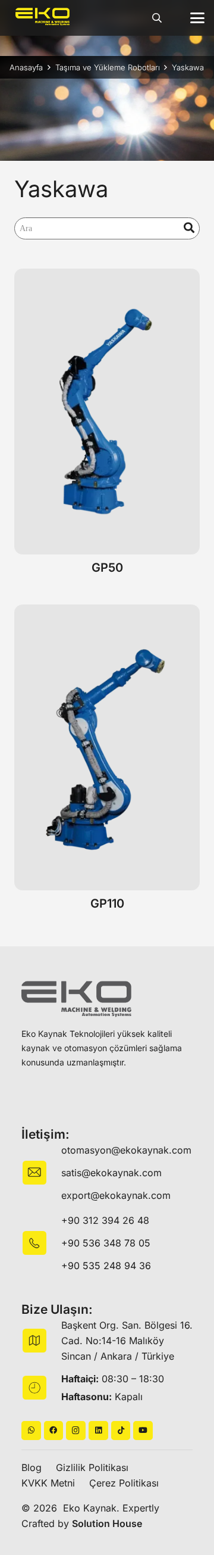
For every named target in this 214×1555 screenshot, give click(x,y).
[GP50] (107, 411)
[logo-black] (76, 999)
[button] (157, 18)
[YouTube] (143, 1431)
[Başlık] (54, 1431)
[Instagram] (76, 1431)
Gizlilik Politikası (92, 1467)
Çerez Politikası (124, 1483)
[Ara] (189, 228)
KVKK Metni (48, 1483)
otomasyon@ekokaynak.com (126, 1150)
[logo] (42, 17)
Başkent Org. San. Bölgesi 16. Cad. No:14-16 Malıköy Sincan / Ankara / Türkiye (127, 1340)
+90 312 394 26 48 (105, 1220)
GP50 (107, 567)
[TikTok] (121, 1431)
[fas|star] (41, 1243)
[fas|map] (41, 1341)
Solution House (107, 1523)
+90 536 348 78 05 (105, 1243)
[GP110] (107, 747)
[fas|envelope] (41, 1173)
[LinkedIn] (98, 1431)
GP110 (107, 903)
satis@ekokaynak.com (111, 1173)
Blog (31, 1467)
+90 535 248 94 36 (106, 1266)
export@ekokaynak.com (116, 1195)
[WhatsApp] (31, 1431)
